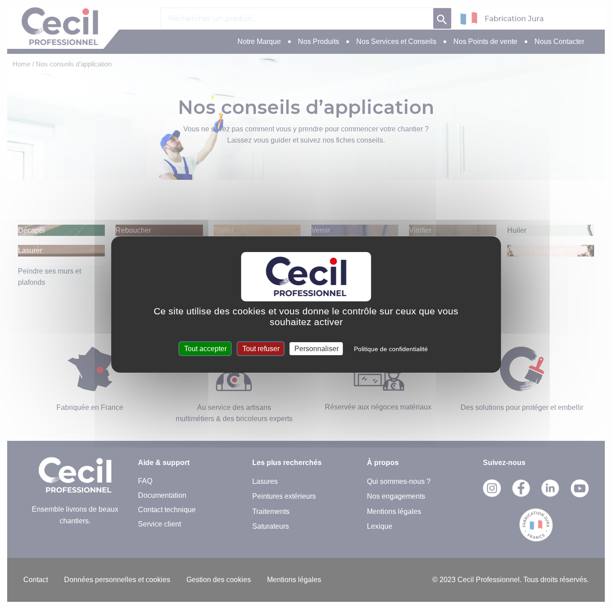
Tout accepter (205, 348)
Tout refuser (261, 348)
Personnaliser (316, 348)
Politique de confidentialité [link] (391, 348)
